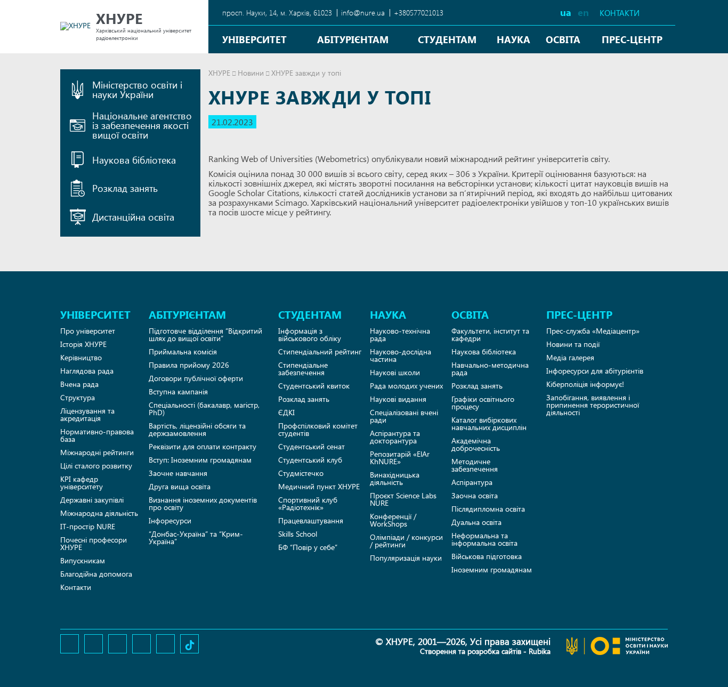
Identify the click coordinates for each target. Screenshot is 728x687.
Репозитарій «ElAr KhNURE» (400, 457)
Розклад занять (303, 399)
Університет (254, 39)
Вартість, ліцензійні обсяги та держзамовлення (197, 429)
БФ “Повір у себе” (307, 547)
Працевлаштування (310, 520)
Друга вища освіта (180, 486)
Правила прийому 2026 (189, 365)
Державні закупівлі (92, 500)
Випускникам (82, 560)
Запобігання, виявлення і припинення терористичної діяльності (592, 404)
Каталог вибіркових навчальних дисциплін (489, 423)
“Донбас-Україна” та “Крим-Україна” (196, 537)
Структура (77, 397)
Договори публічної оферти (196, 378)
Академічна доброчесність (475, 444)
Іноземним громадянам (491, 569)
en (583, 12)
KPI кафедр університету (81, 482)
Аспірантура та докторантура (395, 437)
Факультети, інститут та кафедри (490, 334)
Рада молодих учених (406, 386)
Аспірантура (471, 482)
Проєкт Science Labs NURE (403, 499)
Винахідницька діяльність (394, 478)
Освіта (563, 39)
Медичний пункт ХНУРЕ (319, 486)
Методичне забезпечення (474, 465)
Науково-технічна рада (400, 334)
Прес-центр (632, 39)
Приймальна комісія (183, 351)
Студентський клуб (310, 460)
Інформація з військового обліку (309, 334)
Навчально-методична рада (490, 368)
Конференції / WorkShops (393, 520)
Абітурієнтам (353, 39)
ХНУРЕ (219, 73)
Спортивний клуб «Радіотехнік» (307, 503)
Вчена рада (79, 384)
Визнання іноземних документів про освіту (203, 503)
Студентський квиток (314, 386)
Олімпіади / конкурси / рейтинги (406, 540)
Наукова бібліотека (483, 351)
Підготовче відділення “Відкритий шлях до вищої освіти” (205, 334)
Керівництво (81, 357)
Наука (513, 39)
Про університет (87, 331)
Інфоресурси (170, 520)
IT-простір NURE (87, 526)
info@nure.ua (363, 12)
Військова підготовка (486, 556)
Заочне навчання (178, 473)
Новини (251, 73)
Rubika (540, 651)
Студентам (447, 39)
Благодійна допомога (96, 574)
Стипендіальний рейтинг (319, 351)
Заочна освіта (474, 495)
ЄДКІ (286, 412)
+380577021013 (418, 12)
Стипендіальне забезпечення (303, 368)
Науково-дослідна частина (400, 355)
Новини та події (573, 344)
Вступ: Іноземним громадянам (200, 460)
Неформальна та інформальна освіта (484, 539)
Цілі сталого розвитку (96, 465)
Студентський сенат (311, 446)
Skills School (297, 534)
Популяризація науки (406, 558)
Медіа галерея (570, 357)
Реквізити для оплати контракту (202, 446)
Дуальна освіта (476, 522)
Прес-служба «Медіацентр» (593, 331)
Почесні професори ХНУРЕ (93, 543)
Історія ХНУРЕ (83, 344)
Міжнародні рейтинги (97, 452)
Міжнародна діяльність (99, 513)
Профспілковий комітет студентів (318, 429)
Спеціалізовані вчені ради (404, 416)
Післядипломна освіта (488, 509)
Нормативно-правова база (97, 435)
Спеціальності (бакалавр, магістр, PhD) (204, 408)
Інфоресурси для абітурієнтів (594, 371)
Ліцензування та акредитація (87, 414)
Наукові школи (395, 372)
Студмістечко (300, 473)
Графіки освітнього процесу (482, 402)
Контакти (620, 13)
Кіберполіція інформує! (585, 384)
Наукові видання (398, 399)
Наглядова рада (87, 371)
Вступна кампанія (178, 391)
